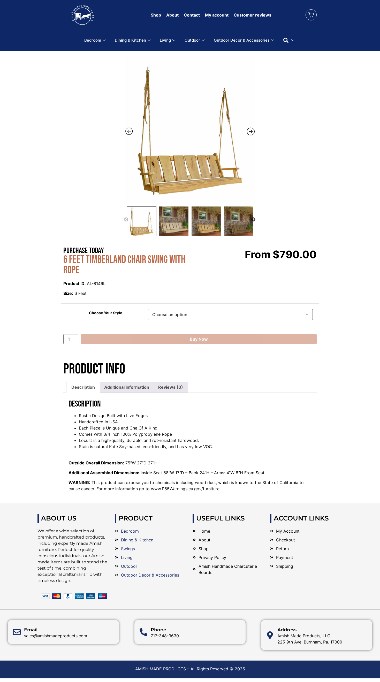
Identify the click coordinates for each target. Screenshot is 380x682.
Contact (192, 15)
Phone (158, 630)
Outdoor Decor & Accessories (242, 40)
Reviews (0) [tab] (170, 387)
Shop (156, 15)
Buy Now (199, 339)
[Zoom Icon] (190, 130)
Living (165, 40)
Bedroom (92, 40)
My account (217, 15)
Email (30, 630)
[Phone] (143, 632)
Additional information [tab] (126, 387)
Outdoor (192, 40)
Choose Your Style (105, 313)
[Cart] (311, 14)
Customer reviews (252, 15)
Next (253, 219)
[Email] (17, 632)
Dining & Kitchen (130, 40)
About (172, 15)
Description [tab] (83, 387)
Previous (126, 219)
